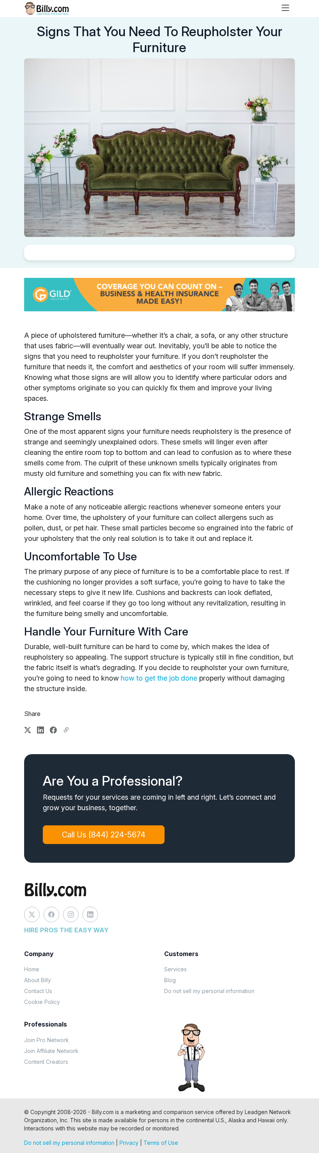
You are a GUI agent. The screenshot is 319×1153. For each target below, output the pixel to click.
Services (175, 969)
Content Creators (46, 1061)
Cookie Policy (42, 1002)
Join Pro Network (46, 1040)
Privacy (128, 1142)
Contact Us (38, 991)
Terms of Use (161, 1142)
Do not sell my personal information (209, 991)
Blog (170, 980)
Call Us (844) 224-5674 (103, 834)
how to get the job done (159, 678)
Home (31, 969)
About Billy (37, 980)
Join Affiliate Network (51, 1051)
